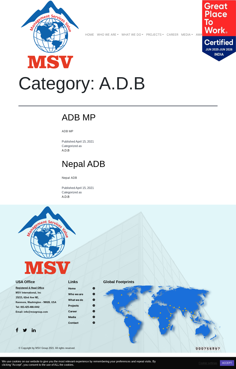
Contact (73, 322)
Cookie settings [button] (208, 363)
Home (89, 34)
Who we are (106, 34)
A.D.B (66, 150)
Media (186, 34)
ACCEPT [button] (227, 363)
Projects (154, 34)
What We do (131, 34)
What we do (75, 299)
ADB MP (79, 117)
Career (172, 34)
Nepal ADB (83, 164)
